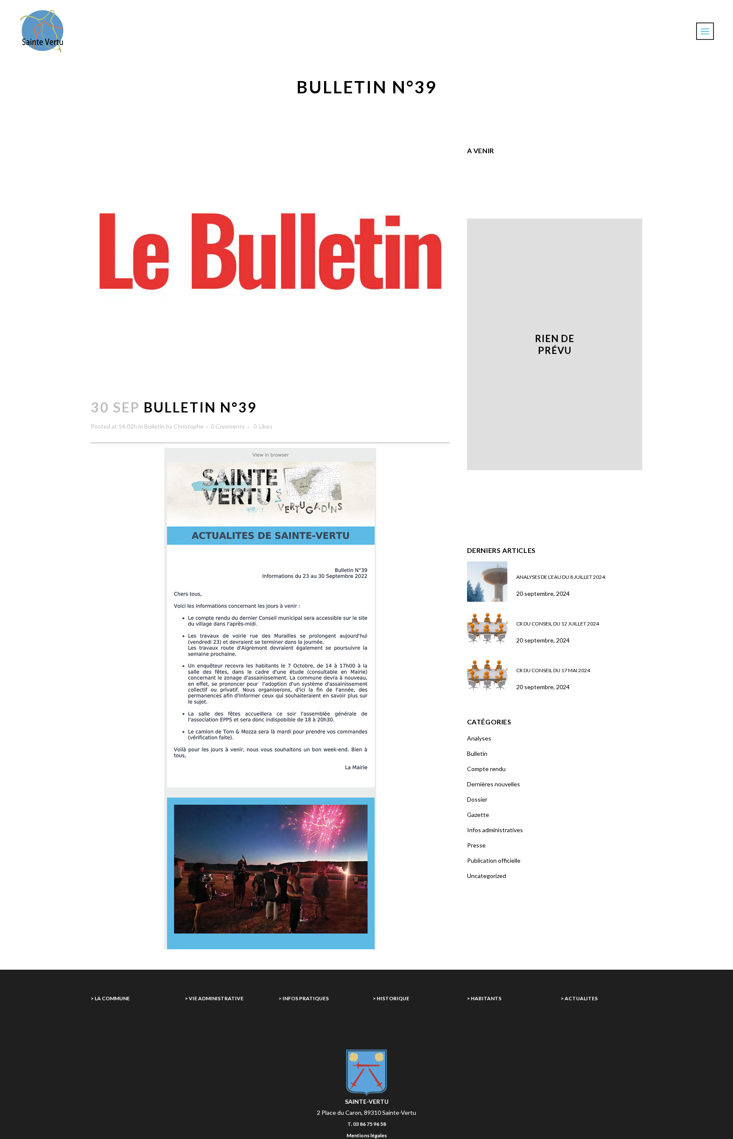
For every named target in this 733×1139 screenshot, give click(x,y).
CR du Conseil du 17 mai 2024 (553, 670)
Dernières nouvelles (493, 784)
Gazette (478, 814)
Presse (476, 845)
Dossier (477, 799)
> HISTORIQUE (391, 998)
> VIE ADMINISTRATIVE (214, 998)
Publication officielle (493, 860)
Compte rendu (486, 768)
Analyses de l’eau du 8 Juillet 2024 (560, 577)
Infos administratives (495, 829)
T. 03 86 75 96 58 (366, 1124)
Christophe (188, 426)
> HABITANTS (484, 998)
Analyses (479, 738)
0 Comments (228, 426)
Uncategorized (486, 875)
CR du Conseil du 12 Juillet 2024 (557, 623)
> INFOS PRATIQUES (304, 998)
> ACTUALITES (579, 998)
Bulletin (154, 426)
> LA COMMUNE (110, 998)
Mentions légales (367, 1135)
